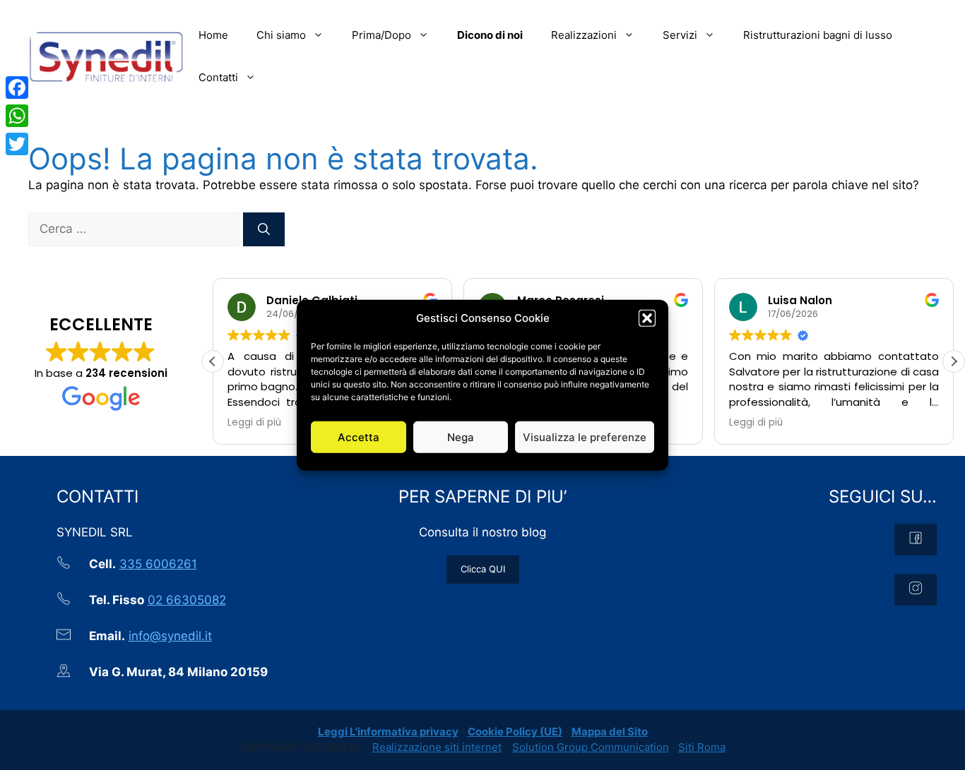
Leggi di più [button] (254, 422)
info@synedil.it (170, 636)
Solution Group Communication (590, 747)
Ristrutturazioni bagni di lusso (817, 35)
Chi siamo (281, 35)
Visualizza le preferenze (584, 436)
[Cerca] (264, 229)
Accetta (358, 436)
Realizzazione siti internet (437, 747)
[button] (647, 318)
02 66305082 (187, 600)
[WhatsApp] (17, 116)
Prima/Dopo (381, 35)
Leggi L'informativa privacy (388, 731)
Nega (460, 436)
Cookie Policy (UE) (515, 731)
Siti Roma (702, 747)
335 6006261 (158, 564)
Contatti (218, 77)
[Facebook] (17, 87)
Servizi (680, 35)
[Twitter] (17, 144)
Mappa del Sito (610, 731)
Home (213, 35)
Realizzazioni (584, 35)
